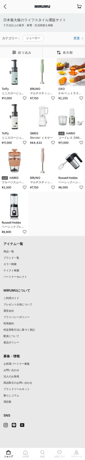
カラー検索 (10, 264)
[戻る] (4, 6)
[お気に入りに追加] (25, 98)
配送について (11, 336)
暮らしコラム (11, 395)
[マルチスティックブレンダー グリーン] (42, 72)
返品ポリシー (11, 342)
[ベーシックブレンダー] (14, 206)
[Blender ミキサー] (42, 116)
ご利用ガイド (11, 298)
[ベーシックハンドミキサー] (71, 161)
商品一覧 (8, 251)
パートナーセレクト (15, 276)
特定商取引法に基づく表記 (19, 329)
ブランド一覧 (11, 257)
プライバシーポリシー (16, 317)
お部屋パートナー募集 (16, 363)
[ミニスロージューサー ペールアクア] (14, 72)
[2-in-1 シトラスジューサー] (71, 72)
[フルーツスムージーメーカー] (14, 161)
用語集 (7, 401)
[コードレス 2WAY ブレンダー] (71, 116)
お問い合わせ (11, 370)
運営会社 (8, 310)
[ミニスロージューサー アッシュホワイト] (14, 116)
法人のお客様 (11, 376)
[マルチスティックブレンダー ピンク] (42, 161)
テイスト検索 (11, 270)
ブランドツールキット (16, 389)
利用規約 (8, 323)
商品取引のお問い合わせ (17, 382)
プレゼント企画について (17, 304)
